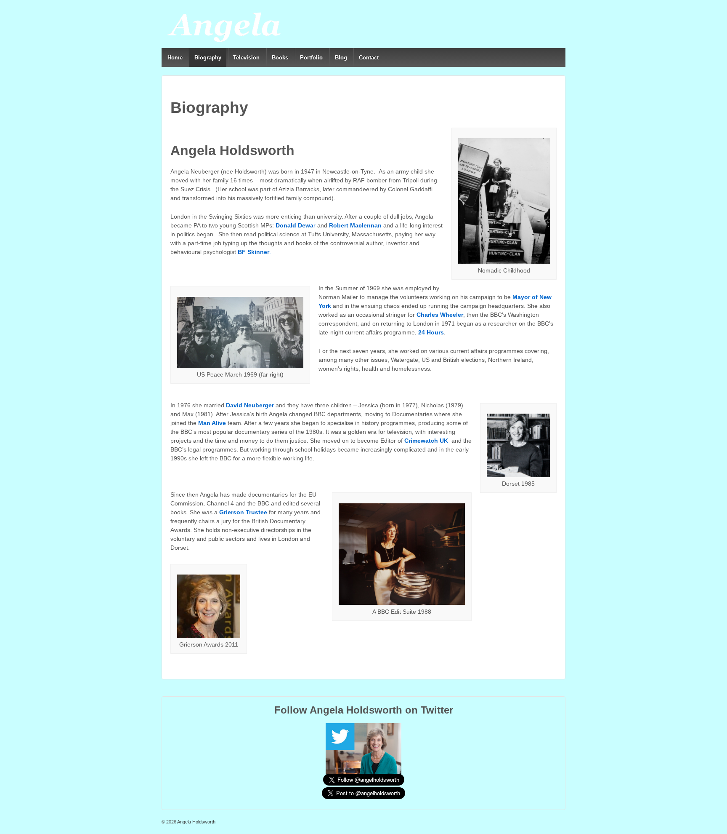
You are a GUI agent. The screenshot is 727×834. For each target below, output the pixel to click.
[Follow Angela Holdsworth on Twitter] (363, 748)
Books (280, 57)
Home (175, 57)
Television (246, 57)
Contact (369, 57)
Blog (341, 57)
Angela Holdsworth (195, 821)
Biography (207, 57)
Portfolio (311, 57)
